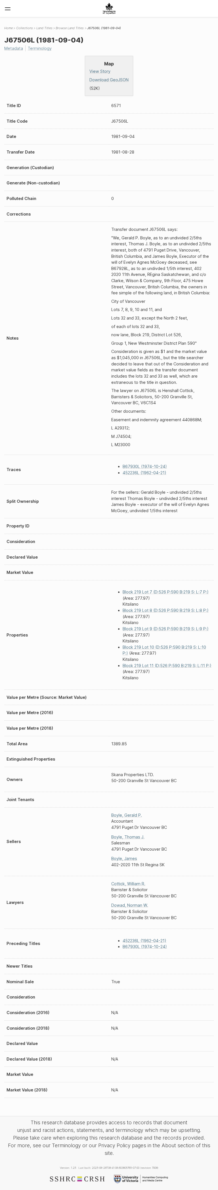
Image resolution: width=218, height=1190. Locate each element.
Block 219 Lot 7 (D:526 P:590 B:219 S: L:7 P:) (166, 591)
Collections (24, 28)
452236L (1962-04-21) (144, 472)
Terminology (40, 48)
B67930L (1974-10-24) (145, 466)
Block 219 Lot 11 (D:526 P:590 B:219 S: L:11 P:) (167, 665)
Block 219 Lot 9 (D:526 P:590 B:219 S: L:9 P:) (166, 628)
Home (8, 28)
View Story (99, 71)
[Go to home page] (109, 8)
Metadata (13, 48)
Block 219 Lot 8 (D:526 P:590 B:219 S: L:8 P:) (166, 610)
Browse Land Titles (70, 28)
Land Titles (44, 28)
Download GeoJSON (109, 79)
